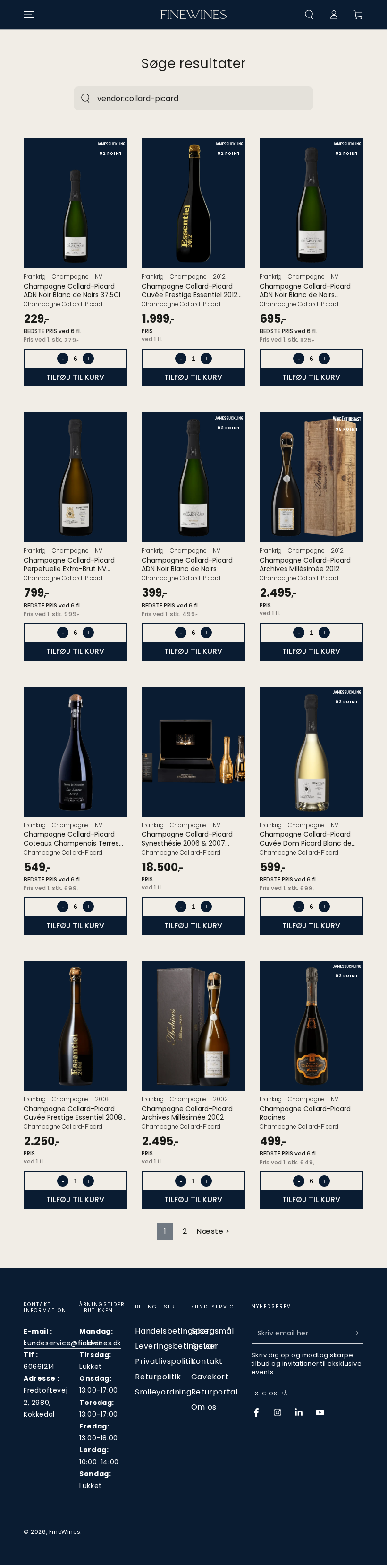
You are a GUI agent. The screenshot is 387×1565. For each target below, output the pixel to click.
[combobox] (183, 98)
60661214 (39, 1366)
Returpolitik (158, 1376)
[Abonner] (358, 1333)
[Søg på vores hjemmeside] (85, 98)
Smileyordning (163, 1391)
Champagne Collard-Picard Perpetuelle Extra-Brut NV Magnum (69, 564)
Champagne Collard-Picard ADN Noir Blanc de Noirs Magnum (305, 290)
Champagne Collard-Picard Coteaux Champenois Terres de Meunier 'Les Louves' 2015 (71, 838)
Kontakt (207, 1361)
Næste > (213, 1231)
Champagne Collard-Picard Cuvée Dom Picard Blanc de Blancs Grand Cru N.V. (306, 838)
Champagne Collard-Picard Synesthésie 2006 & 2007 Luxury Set (187, 838)
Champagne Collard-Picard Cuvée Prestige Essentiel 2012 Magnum (189, 290)
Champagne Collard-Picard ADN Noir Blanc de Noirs (187, 564)
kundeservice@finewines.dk (72, 1343)
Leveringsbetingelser (176, 1346)
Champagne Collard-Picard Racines (305, 1112)
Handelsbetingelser (173, 1331)
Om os (204, 1407)
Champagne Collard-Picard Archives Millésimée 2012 (305, 564)
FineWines (64, 1532)
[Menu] (29, 14)
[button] (309, 14)
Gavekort (210, 1376)
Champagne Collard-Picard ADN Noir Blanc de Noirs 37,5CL (73, 290)
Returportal (214, 1391)
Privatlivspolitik (165, 1361)
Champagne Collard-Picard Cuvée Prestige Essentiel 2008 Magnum (73, 1112)
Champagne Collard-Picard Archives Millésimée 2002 (187, 1112)
